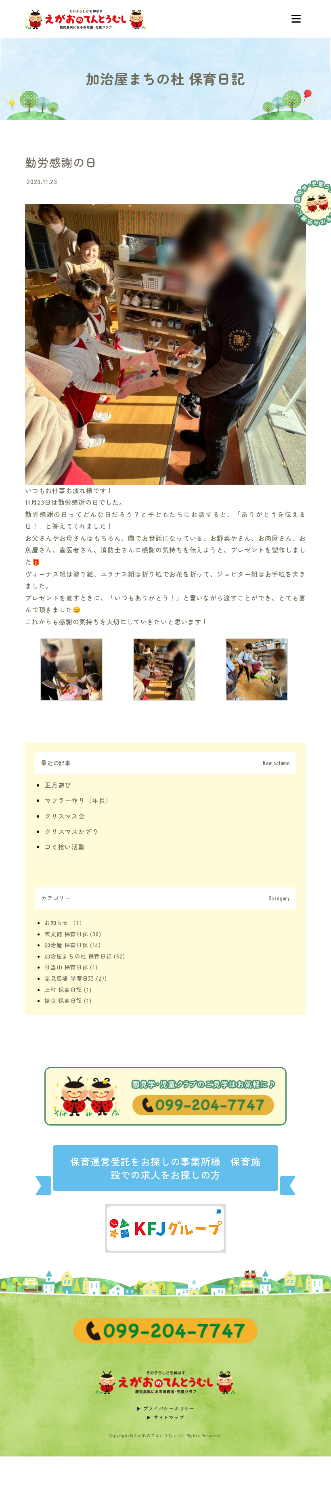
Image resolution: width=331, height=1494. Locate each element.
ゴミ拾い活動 (64, 846)
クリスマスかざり (71, 831)
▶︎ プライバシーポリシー (165, 1408)
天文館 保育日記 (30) (72, 934)
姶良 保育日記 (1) (68, 1000)
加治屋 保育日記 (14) (72, 945)
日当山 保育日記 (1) (71, 967)
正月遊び (57, 784)
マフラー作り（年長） (78, 800)
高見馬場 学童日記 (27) (75, 978)
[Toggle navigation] (296, 19)
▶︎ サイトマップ (165, 1417)
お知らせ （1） (64, 923)
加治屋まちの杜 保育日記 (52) (84, 956)
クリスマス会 (64, 816)
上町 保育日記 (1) (68, 990)
